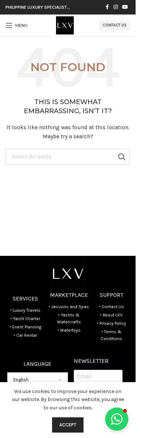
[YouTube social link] (125, 7)
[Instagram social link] (115, 7)
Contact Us (115, 25)
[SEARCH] (122, 156)
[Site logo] (65, 25)
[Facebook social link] (107, 7)
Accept (67, 424)
